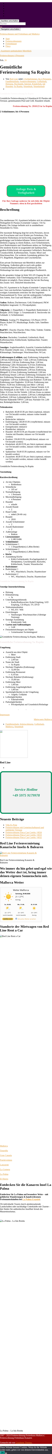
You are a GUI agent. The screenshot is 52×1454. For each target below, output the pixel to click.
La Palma (4, 1174)
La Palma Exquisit (31, 1199)
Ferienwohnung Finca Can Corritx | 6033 (24, 835)
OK (2, 1453)
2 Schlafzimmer (30, 79)
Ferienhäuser (11, 43)
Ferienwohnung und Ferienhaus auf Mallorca (20, 34)
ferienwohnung (26, 724)
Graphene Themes (24, 1442)
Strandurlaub (39, 86)
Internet (27, 84)
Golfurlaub (41, 81)
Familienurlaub (12, 81)
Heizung (9, 84)
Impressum (5, 715)
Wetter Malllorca (21, 890)
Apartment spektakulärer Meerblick (15, 51)
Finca (8, 46)
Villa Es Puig (11, 825)
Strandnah (27, 86)
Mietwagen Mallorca (43, 719)
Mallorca (9, 726)
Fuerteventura (6, 1160)
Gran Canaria (6, 1155)
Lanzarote (4, 1165)
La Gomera (5, 1169)
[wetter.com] (7, 919)
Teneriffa (4, 1150)
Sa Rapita (18, 86)
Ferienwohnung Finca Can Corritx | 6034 (24, 832)
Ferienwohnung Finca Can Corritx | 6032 (24, 837)
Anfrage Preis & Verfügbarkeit (26, 190)
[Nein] (6, 1453)
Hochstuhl (18, 84)
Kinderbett (36, 84)
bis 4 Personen (44, 79)
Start (8, 38)
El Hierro (4, 1179)
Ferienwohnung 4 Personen (12, 55)
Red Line (14, 79)
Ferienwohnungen (13, 41)
